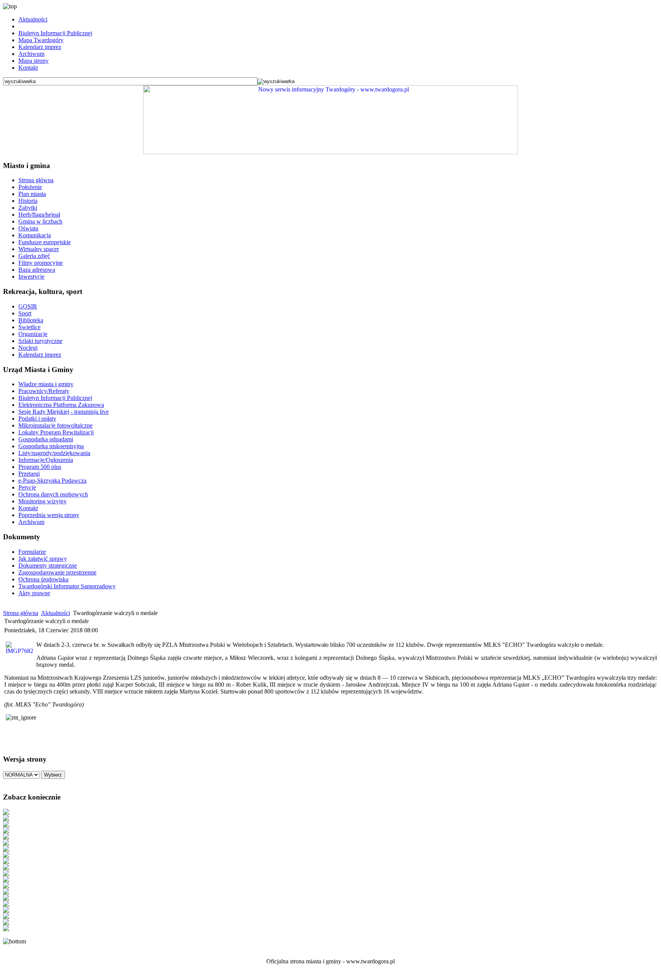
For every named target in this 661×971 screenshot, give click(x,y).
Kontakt (28, 67)
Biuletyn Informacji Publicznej (55, 33)
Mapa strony (33, 60)
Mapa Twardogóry (40, 40)
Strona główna (20, 613)
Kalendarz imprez (39, 47)
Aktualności (32, 19)
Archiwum (31, 54)
